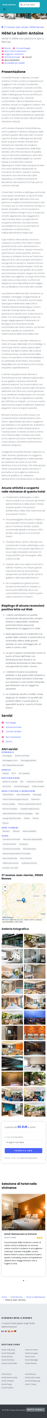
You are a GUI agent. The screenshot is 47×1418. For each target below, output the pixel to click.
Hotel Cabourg (8, 1349)
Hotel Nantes (31, 1363)
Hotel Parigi (7, 1384)
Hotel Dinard (7, 1356)
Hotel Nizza (6, 1374)
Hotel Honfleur (8, 1360)
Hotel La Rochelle (9, 1363)
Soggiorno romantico (14, 54)
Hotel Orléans (8, 1381)
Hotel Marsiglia (31, 1360)
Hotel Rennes (17, 1297)
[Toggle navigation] (4, 9)
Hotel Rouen (30, 1374)
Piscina (7, 48)
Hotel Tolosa (30, 1384)
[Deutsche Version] (15, 1332)
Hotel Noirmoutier (9, 1377)
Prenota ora (23, 1151)
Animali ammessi (12, 57)
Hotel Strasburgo (32, 1381)
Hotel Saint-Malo (32, 1377)
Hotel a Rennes (9, 5)
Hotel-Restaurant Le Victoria (20, 1234)
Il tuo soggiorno (14, 1137)
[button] (23, 17)
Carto (21, 919)
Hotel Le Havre (31, 1349)
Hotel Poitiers (7, 1387)
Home (4, 1297)
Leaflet (6, 919)
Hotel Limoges (31, 1353)
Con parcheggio (23, 48)
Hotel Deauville (8, 1353)
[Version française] (3, 1332)
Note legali (35, 1410)
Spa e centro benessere (15, 51)
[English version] (6, 1332)
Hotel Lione (30, 1356)
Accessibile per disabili (14, 63)
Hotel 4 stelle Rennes (35, 1297)
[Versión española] (9, 1332)
